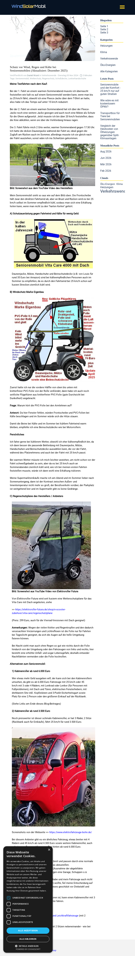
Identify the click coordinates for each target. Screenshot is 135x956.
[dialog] (28, 899)
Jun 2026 (105, 157)
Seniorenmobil (22, 78)
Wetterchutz (35, 78)
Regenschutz (48, 78)
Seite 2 (104, 29)
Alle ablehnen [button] (27, 939)
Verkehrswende (109, 58)
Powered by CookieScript (28, 949)
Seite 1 (104, 26)
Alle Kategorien (109, 71)
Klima (103, 52)
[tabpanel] (35, 6)
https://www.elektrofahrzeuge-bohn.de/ (70, 832)
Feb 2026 (105, 170)
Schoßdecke (61, 78)
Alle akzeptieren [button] (28, 930)
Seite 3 (104, 32)
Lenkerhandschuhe (77, 78)
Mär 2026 (105, 164)
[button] (28, 945)
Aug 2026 (105, 151)
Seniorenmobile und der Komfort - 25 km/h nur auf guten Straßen (110, 89)
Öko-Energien (108, 65)
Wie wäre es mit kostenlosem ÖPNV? (109, 103)
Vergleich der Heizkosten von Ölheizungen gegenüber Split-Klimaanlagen (109, 132)
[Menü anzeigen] (122, 7)
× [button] (49, 850)
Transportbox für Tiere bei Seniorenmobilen (110, 116)
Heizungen (106, 45)
